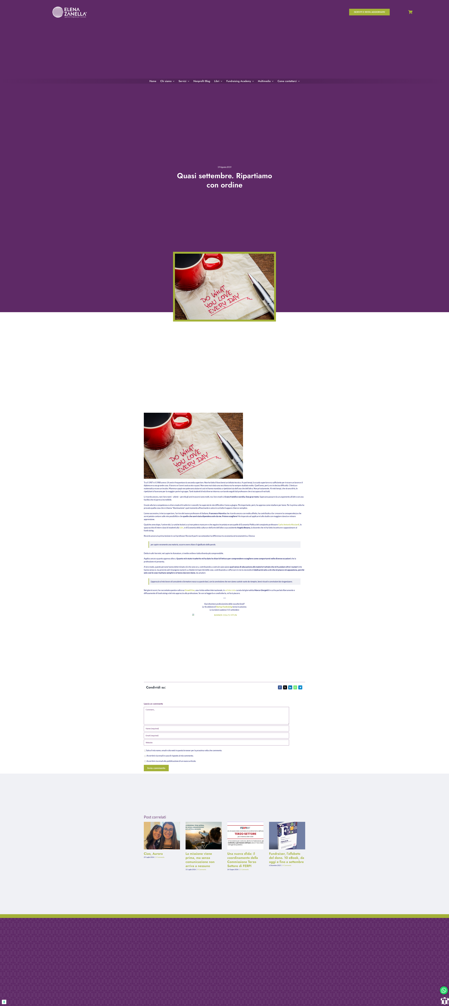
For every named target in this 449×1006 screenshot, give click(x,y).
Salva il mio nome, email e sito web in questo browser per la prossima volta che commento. (184, 750)
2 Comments (160, 857)
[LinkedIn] (290, 687)
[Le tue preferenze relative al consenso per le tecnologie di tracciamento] (4, 1002)
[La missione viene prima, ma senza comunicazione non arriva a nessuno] (204, 836)
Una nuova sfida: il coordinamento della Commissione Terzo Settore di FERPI (243, 835)
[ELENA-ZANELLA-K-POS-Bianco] (69, 7)
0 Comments (201, 869)
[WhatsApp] (295, 687)
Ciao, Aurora (160, 835)
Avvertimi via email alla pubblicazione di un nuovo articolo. (171, 761)
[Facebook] (279, 687)
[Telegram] (300, 687)
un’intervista (230, 590)
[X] (285, 687)
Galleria (164, 835)
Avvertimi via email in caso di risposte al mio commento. (170, 755)
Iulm (181, 527)
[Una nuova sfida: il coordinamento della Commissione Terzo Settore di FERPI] (245, 836)
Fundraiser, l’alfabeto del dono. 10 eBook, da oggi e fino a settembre (285, 835)
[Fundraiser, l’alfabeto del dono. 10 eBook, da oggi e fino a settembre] (287, 836)
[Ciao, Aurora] (162, 836)
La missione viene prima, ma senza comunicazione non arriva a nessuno (201, 835)
